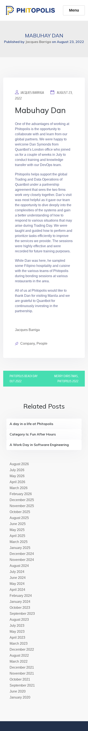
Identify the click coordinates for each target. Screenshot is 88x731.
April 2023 (17, 637)
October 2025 (20, 512)
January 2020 (20, 697)
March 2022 (19, 661)
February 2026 (21, 494)
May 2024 (17, 583)
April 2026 (17, 482)
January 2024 (20, 601)
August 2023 (19, 619)
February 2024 (21, 595)
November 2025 (22, 506)
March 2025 (19, 542)
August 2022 (19, 655)
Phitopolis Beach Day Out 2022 (24, 378)
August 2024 (19, 566)
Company (27, 343)
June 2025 (18, 524)
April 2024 (17, 589)
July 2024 (17, 572)
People (42, 343)
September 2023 (22, 613)
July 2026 (17, 470)
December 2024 (22, 554)
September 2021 (22, 685)
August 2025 (19, 518)
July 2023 (17, 625)
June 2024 (18, 578)
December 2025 (22, 500)
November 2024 (22, 560)
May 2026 (17, 476)
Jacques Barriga (32, 93)
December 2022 (22, 649)
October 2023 (20, 607)
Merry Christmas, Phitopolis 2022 (66, 378)
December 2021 (22, 667)
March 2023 (19, 643)
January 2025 (20, 548)
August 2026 (19, 464)
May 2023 (17, 631)
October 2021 (20, 679)
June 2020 (18, 691)
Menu (74, 10)
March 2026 (19, 488)
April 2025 (17, 536)
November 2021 (22, 673)
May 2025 (17, 530)
